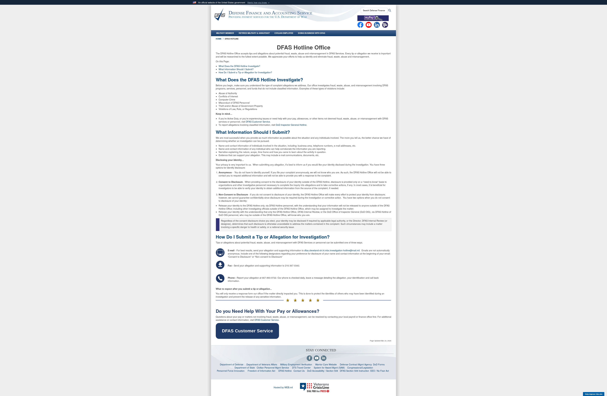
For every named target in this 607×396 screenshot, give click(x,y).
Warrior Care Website (326, 364)
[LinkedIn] (323, 358)
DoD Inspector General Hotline (291, 124)
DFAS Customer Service (258, 121)
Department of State (245, 367)
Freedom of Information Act (261, 370)
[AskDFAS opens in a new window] (385, 24)
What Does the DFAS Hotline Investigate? (239, 66)
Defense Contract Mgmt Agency (356, 364)
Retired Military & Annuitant (254, 33)
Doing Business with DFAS (311, 33)
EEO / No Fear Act (379, 370)
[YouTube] (316, 358)
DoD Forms (379, 364)
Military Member (225, 33)
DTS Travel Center (301, 367)
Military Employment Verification (296, 364)
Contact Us (299, 370)
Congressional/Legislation (360, 367)
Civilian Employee (283, 33)
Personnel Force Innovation (231, 370)
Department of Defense (231, 364)
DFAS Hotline (285, 370)
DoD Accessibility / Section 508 (322, 370)
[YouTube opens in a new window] (369, 24)
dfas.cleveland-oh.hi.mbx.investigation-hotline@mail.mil (332, 250)
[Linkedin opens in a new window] (377, 24)
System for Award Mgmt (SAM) (329, 367)
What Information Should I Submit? (236, 69)
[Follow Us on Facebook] (309, 358)
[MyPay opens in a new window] (373, 17)
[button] (258, 2)
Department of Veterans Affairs (261, 364)
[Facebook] (360, 24)
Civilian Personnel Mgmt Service (273, 367)
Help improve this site (593, 394)
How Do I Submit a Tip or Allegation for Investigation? (245, 72)
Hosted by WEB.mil (283, 387)
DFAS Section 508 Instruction (354, 370)
